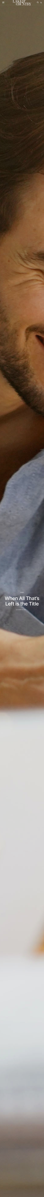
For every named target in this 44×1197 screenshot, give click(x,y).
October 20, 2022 (21, 609)
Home (22, 592)
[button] (41, 2)
